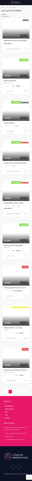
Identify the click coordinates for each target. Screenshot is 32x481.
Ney (6, 412)
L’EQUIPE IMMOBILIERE (11, 338)
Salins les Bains (9, 409)
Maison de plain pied (10, 80)
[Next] (21, 391)
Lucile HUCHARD (10, 91)
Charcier (7, 418)
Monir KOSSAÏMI (10, 131)
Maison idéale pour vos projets (13, 328)
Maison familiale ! (9, 123)
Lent (6, 415)
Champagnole (9, 406)
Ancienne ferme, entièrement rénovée (15, 163)
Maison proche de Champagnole (13, 245)
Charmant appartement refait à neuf (15, 288)
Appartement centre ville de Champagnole (16, 40)
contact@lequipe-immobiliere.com (13, 49)
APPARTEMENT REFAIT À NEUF (13, 203)
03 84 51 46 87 (9, 436)
